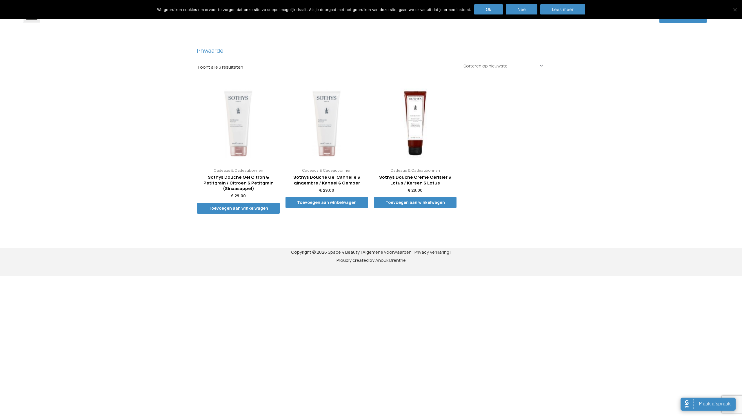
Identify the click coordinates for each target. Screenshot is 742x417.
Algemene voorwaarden (387, 252)
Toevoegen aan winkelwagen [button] (238, 208)
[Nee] (735, 9)
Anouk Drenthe (390, 260)
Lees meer (563, 9)
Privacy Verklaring (431, 252)
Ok (488, 9)
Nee (521, 9)
